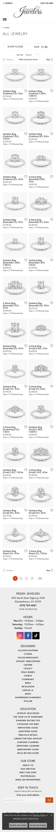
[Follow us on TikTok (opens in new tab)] (35, 635)
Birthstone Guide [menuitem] (28, 727)
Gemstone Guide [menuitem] (28, 731)
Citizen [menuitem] (28, 654)
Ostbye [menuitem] (28, 675)
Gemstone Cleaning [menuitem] (28, 745)
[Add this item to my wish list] (25, 90)
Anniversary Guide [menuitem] (28, 749)
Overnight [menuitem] (28, 679)
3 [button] (26, 578)
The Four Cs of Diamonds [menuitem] (28, 716)
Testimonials (28, 776)
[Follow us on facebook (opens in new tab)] (28, 635)
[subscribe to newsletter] (49, 800)
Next (48, 59)
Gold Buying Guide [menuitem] (28, 753)
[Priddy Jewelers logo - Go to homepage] (28, 12)
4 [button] (32, 578)
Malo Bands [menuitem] (28, 672)
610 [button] (40, 578)
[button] (7, 3)
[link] (46, 3)
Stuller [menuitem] (28, 701)
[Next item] (24, 76)
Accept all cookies (38, 825)
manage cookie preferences (25, 818)
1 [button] (16, 578)
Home (7, 28)
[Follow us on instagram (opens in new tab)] (20, 635)
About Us (28, 765)
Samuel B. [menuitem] (27, 690)
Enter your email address (28, 795)
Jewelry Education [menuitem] (28, 713)
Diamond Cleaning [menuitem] (28, 742)
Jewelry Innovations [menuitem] (28, 661)
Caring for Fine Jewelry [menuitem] (28, 738)
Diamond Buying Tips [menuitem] (28, 720)
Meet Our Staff (28, 772)
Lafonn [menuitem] (28, 664)
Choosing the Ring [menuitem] (28, 724)
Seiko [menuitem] (28, 693)
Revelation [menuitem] (28, 686)
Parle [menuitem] (28, 683)
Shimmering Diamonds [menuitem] (28, 697)
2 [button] (20, 578)
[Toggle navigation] (4, 19)
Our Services (28, 768)
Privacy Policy (39, 815)
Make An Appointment (28, 779)
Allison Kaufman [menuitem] (28, 650)
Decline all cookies (18, 825)
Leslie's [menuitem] (28, 668)
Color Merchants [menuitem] (28, 657)
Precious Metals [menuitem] (28, 735)
